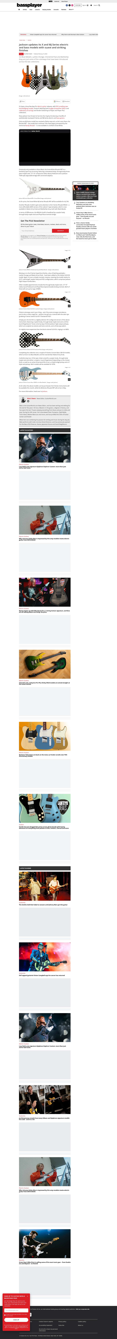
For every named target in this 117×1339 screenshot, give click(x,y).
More (70, 9)
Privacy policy (62, 1321)
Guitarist (56, 1)
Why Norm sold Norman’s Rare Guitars (72, 34)
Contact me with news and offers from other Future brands (16, 1315)
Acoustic (56, 9)
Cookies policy (82, 1321)
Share (23, 101)
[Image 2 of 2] (67, 259)
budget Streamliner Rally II (57, 108)
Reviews (63, 9)
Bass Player (65, 1)
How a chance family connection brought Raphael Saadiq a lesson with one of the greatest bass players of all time (86, 225)
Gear (31, 9)
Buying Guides (46, 9)
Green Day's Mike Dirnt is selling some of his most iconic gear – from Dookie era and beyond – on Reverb (86, 215)
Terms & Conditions (14, 1327)
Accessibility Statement (45, 1325)
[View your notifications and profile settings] (91, 5)
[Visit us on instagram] (72, 5)
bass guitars (60, 118)
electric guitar (41, 106)
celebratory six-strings (26, 110)
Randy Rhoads (30, 125)
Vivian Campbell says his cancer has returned (43, 34)
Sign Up (16, 1320)
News (21, 54)
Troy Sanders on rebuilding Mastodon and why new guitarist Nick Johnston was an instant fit (86, 205)
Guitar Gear (22, 40)
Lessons (37, 9)
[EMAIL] (28, 401)
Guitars (29, 40)
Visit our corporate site (82, 1309)
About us (80, 1325)
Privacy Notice (24, 237)
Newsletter (67, 101)
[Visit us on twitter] (70, 5)
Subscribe (78, 5)
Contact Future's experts (46, 1321)
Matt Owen (29, 54)
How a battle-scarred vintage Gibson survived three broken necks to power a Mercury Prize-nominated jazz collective (86, 195)
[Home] (50, 1)
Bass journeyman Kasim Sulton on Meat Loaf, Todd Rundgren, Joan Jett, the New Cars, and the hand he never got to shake (86, 235)
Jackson (44, 391)
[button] (97, 5)
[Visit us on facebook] (67, 5)
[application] (45, 147)
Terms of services (41, 235)
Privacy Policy (22, 1326)
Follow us (58, 101)
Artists (25, 9)
